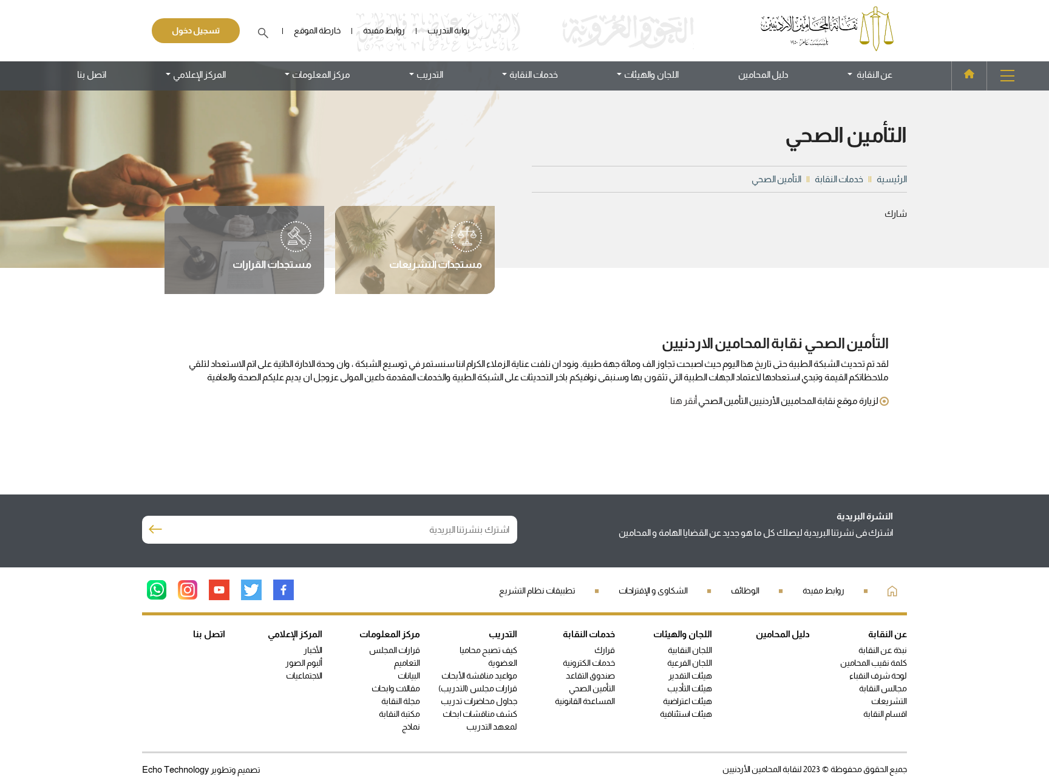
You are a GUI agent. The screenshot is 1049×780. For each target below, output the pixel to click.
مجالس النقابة (883, 688)
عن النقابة (887, 634)
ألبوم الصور (303, 663)
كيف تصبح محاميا (488, 650)
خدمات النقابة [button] (533, 74)
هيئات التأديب (689, 688)
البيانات (409, 675)
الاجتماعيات (304, 675)
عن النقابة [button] (873, 74)
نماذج (411, 726)
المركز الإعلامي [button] (199, 74)
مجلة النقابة (400, 701)
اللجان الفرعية (689, 663)
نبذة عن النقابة (882, 650)
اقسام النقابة (885, 714)
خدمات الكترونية (589, 663)
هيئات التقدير (690, 675)
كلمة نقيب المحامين (873, 663)
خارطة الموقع (317, 30)
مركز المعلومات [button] (321, 74)
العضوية (502, 663)
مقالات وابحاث (396, 688)
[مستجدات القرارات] (272, 250)
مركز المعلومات (389, 634)
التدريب (503, 634)
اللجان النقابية (690, 650)
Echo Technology (176, 769)
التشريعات (889, 701)
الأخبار (313, 650)
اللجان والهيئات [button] (651, 74)
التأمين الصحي (592, 688)
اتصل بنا (91, 74)
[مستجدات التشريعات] (435, 250)
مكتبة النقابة (399, 714)
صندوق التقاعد (590, 675)
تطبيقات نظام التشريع (537, 590)
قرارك (604, 650)
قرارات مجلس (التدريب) (477, 688)
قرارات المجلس (394, 650)
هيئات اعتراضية (687, 701)
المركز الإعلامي (295, 634)
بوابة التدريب (448, 30)
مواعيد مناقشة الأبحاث (479, 675)
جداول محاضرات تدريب (479, 701)
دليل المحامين (763, 74)
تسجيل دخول (196, 30)
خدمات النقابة (589, 634)
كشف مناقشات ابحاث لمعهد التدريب (480, 720)
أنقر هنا (683, 400)
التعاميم (407, 663)
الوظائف (745, 590)
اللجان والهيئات (682, 634)
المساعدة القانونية (585, 701)
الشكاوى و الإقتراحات (653, 590)
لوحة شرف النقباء (878, 675)
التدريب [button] (429, 74)
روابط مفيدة (384, 30)
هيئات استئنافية (686, 714)
